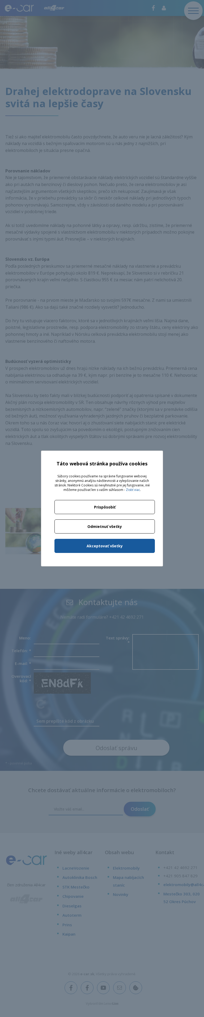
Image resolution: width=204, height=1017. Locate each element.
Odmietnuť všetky (104, 526)
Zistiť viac (133, 489)
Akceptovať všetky (105, 545)
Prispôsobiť (105, 507)
